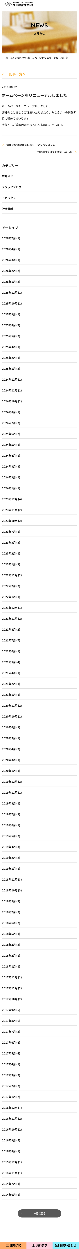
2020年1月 (9, 771)
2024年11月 (9, 390)
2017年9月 (9, 1010)
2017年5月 (9, 1053)
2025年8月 (9, 325)
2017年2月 (9, 1086)
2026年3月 (9, 260)
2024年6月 (9, 434)
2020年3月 (9, 760)
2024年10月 (9, 401)
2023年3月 (9, 542)
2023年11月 (9, 510)
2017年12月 (9, 977)
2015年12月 (9, 1162)
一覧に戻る (40, 1213)
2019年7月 (9, 814)
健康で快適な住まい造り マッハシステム (28, 145)
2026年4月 (9, 249)
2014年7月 (9, 1184)
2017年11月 (9, 988)
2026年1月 (9, 282)
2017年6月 (9, 1042)
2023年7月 (9, 531)
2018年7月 (9, 912)
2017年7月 (9, 1031)
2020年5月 (9, 738)
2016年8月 (9, 1151)
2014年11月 (9, 1173)
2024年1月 (9, 488)
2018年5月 (9, 934)
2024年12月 (9, 379)
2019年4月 (9, 847)
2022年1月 (9, 597)
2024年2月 (9, 477)
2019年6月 (9, 825)
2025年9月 (9, 314)
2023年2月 (9, 553)
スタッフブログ (11, 187)
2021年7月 (9, 640)
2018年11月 (9, 879)
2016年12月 (9, 1108)
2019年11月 (9, 792)
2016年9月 (9, 1140)
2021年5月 (9, 662)
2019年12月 (9, 781)
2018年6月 (9, 923)
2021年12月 (9, 608)
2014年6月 (9, 1194)
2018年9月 (9, 901)
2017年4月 (9, 1064)
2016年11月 (9, 1118)
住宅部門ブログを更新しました (57, 152)
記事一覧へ (14, 74)
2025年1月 (9, 368)
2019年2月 (9, 858)
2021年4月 (9, 673)
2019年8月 (9, 803)
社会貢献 (7, 209)
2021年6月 (9, 651)
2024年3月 (9, 466)
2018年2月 (9, 955)
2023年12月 (9, 499)
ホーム (9, 58)
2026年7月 (9, 238)
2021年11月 (9, 618)
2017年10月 (9, 999)
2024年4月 (9, 455)
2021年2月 (9, 684)
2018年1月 (9, 966)
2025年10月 (9, 303)
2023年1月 (9, 564)
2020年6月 (9, 727)
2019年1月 (9, 868)
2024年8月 (9, 412)
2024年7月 (9, 423)
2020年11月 (9, 705)
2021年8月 (9, 629)
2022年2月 (9, 586)
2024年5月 (9, 445)
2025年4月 (9, 347)
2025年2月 (9, 358)
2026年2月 (9, 271)
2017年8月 (9, 1021)
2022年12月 (9, 575)
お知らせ (20, 58)
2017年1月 (9, 1097)
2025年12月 (9, 292)
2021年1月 (9, 695)
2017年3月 (9, 1075)
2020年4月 (9, 749)
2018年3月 (9, 945)
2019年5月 (9, 836)
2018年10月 (9, 890)
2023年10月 (9, 521)
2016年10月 (9, 1129)
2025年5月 (9, 336)
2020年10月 (9, 716)
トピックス (9, 198)
